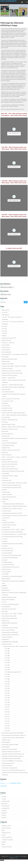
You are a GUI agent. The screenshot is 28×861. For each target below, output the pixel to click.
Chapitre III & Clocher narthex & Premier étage (12, 373)
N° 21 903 (7, 690)
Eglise (2, 783)
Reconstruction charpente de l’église (10, 744)
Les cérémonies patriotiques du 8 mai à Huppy (12, 536)
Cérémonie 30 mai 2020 (7, 368)
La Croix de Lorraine (6, 511)
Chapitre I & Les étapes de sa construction (11, 370)
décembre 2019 (5, 806)
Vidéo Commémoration (7, 765)
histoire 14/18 (5, 452)
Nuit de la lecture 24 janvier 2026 (9, 616)
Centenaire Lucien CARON (7, 363)
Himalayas (19, 856)
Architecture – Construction (8, 342)
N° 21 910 (7, 707)
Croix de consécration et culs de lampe (10, 398)
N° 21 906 (7, 697)
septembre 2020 (5, 801)
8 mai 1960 (4, 326)
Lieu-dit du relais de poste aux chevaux (10, 567)
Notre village (4, 611)
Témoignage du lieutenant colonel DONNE (11, 758)
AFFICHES (4, 335)
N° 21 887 (7, 653)
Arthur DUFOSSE (5, 345)
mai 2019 (4, 817)
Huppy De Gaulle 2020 (7, 459)
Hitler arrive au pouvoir (7, 454)
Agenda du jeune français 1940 (9, 338)
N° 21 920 (7, 730)
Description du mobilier (7, 410)
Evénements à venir (6, 832)
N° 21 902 (7, 688)
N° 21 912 (7, 711)
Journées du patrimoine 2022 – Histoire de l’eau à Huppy (14, 482)
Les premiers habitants (7, 553)
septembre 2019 (5, 808)
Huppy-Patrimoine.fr (8, 1)
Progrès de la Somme (7, 644)
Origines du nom (5, 620)
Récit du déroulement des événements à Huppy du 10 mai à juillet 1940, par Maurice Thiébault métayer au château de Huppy (14, 737)
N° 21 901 (7, 686)
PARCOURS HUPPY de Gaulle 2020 (9, 623)
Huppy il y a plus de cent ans (8, 466)
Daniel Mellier (5, 403)
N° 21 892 (7, 665)
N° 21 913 (7, 714)
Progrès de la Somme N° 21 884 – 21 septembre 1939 (16, 646)
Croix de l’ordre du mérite (7, 401)
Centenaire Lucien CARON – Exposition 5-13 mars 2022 (14, 366)
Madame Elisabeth (6, 578)
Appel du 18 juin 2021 (6, 340)
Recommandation (6, 742)
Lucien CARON (5, 574)
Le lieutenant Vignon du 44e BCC (9, 524)
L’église (3, 501)
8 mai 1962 (4, 328)
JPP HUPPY (4, 489)
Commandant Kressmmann (8, 391)
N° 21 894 (7, 669)
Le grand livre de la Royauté (8, 522)
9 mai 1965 (4, 333)
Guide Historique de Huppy (8, 445)
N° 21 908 (7, 702)
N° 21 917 (7, 723)
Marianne (4, 842)
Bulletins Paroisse (6, 361)
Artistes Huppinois (6, 349)
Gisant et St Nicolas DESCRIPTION (9, 443)
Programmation (5, 639)
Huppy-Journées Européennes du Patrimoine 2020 (13, 471)
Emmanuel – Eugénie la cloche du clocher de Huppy (13, 426)
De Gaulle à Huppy (6, 405)
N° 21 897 (7, 676)
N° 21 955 (4, 602)
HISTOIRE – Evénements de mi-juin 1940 (10, 450)
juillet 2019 (4, 813)
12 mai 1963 (4, 312)
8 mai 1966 (4, 331)
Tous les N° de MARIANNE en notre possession (12, 760)
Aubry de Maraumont (6, 352)
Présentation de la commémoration (10, 632)
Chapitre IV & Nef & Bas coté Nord (9, 375)
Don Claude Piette (6, 417)
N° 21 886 (7, 651)
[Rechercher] (26, 302)
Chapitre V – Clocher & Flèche (8, 377)
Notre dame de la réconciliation (9, 609)
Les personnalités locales (7, 550)
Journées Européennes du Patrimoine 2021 (11, 485)
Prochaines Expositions (7, 637)
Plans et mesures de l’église (8, 630)
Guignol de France (6, 447)
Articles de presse (6, 347)
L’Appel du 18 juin (6, 492)
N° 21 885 (7, 648)
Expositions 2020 (5, 436)
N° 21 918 (7, 725)
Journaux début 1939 (6, 480)
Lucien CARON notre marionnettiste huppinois (12, 576)
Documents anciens (6, 828)
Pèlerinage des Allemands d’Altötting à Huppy (14, 503)
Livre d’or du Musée (6, 571)
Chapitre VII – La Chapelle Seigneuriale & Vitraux (12, 384)
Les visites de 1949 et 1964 (8, 564)
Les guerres (4, 541)
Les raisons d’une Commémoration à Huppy (11, 555)
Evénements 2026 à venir (7, 433)
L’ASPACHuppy (5, 499)
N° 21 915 (7, 718)
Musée (3, 844)
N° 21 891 (7, 662)
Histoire (3, 835)
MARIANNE (4, 585)
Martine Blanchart (6, 590)
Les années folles (6, 527)
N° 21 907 (7, 700)
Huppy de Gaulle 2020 (7, 837)
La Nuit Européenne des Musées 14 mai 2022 (12, 513)
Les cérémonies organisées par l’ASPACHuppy (12, 532)
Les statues (4, 560)
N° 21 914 (7, 716)
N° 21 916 (7, 721)
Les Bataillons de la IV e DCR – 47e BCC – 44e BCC (13, 529)
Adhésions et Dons (6, 825)
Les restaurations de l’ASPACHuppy (10, 557)
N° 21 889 (7, 658)
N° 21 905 (7, 695)
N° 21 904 (7, 693)
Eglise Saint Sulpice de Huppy (8, 424)
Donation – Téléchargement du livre (10, 419)
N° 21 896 (7, 674)
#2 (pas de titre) (5, 310)
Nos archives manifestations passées (10, 604)
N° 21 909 (7, 704)
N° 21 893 (7, 667)
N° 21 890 (7, 660)
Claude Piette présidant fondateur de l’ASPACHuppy (13, 387)
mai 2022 (4, 796)
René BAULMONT (6, 747)
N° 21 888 (7, 655)
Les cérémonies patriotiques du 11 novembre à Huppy (14, 534)
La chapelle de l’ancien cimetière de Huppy (12, 508)
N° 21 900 (7, 683)
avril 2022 (4, 799)
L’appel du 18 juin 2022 (7, 494)
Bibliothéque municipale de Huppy (9, 359)
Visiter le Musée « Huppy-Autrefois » (10, 768)
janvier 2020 (4, 803)
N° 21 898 (7, 679)
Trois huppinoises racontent (8, 763)
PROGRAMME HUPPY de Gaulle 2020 (10, 641)
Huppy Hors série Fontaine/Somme (10, 461)
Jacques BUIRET (5, 473)
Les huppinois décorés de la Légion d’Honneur (12, 543)
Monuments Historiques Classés (9, 597)
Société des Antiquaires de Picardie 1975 (11, 751)
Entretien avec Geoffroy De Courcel (10, 429)
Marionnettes (5, 588)
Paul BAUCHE (5, 625)
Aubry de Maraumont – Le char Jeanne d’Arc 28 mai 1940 (14, 354)
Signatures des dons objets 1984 (9, 749)
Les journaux (5, 546)
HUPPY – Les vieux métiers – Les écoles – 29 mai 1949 (14, 457)
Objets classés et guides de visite (9, 618)
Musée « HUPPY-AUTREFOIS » (8, 599)
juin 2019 (4, 815)
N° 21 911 (7, 709)
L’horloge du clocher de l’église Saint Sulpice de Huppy (14, 506)
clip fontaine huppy (6, 389)
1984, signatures (5, 314)
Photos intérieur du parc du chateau (10, 627)
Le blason (4, 520)
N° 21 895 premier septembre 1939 (13, 672)
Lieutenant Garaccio (6, 569)
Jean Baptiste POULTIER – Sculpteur (10, 475)
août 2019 (4, 810)
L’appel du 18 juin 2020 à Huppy (9, 496)
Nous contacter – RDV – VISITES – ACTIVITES (12, 613)
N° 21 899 (7, 681)
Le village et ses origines (7, 839)
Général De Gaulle (7, 783)
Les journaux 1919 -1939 (7, 548)
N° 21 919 (7, 728)
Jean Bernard (5, 478)
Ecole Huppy (5, 422)
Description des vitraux (7, 408)
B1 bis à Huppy (5, 356)
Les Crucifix (4, 539)
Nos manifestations (6, 606)
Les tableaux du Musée (7, 562)
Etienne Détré (5, 431)
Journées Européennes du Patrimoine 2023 (11, 487)
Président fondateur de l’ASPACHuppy (10, 634)
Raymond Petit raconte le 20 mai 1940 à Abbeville (13, 733)
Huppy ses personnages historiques (10, 468)
